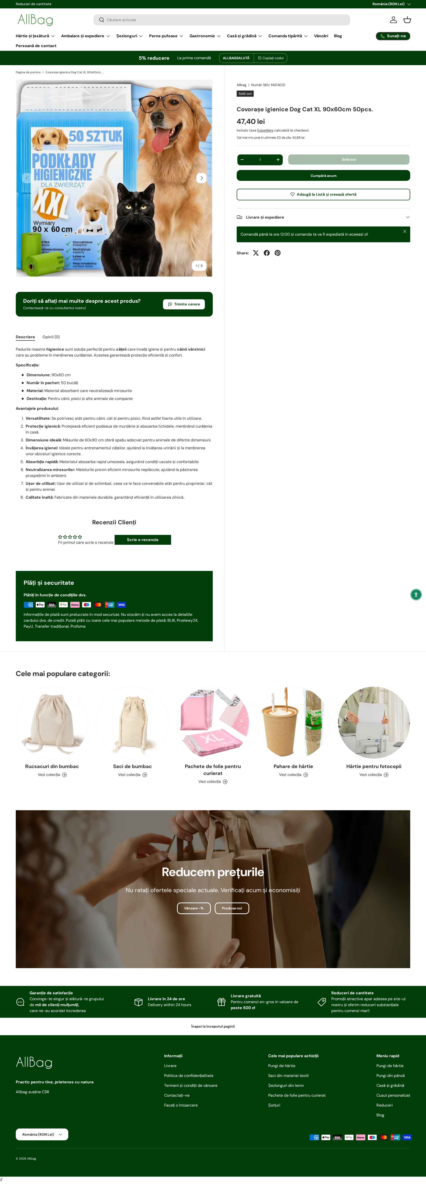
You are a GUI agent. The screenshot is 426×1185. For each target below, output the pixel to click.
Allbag (242, 85)
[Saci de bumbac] (132, 723)
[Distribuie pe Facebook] (266, 252)
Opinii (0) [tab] (51, 336)
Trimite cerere (187, 304)
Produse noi (232, 908)
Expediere (265, 130)
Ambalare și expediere (82, 35)
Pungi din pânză (390, 1075)
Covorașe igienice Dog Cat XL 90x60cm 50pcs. (75, 72)
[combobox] (221, 19)
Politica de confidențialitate (188, 1075)
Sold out (349, 159)
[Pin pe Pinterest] (277, 252)
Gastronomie (202, 35)
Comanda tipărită (285, 35)
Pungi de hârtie (281, 1065)
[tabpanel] (114, 423)
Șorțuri (274, 1105)
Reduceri (384, 1105)
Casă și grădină (241, 35)
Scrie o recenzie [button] (143, 539)
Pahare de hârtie (293, 766)
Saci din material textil (288, 1075)
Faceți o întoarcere (181, 1105)
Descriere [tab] (25, 336)
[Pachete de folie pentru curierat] (213, 723)
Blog (338, 35)
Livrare (170, 1065)
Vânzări (321, 35)
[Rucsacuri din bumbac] (52, 723)
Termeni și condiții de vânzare (190, 1085)
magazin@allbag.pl (31, 4)
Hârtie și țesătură (32, 35)
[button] (416, 595)
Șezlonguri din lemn (286, 1085)
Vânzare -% (194, 908)
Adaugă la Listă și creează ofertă (326, 194)
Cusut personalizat (393, 1095)
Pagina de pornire (28, 72)
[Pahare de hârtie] (293, 723)
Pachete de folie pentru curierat (213, 769)
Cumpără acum (324, 175)
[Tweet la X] (255, 252)
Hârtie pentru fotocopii (373, 766)
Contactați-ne (177, 1095)
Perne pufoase (163, 35)
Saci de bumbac (132, 766)
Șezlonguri (126, 35)
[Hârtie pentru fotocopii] (374, 723)
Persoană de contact (36, 45)
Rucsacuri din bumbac (52, 766)
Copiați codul (273, 58)
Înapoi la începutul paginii (213, 1026)
